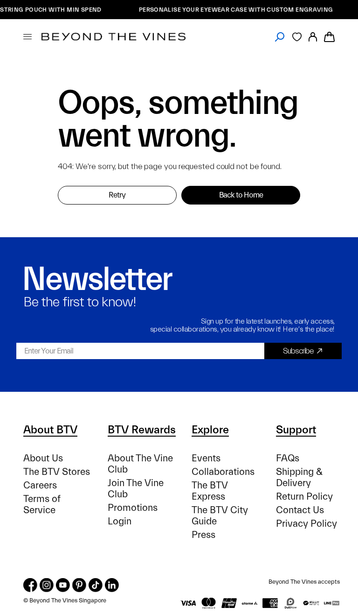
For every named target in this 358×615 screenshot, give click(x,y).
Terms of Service (41, 505)
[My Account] (313, 36)
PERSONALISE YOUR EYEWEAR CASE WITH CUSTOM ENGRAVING (232, 10)
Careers (40, 485)
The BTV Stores (56, 472)
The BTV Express (210, 491)
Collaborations (223, 472)
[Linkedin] (112, 585)
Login (119, 521)
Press (203, 535)
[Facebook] (30, 585)
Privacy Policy (306, 523)
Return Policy (304, 496)
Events (206, 458)
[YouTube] (63, 585)
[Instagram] (47, 585)
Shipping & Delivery (299, 477)
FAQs (287, 458)
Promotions (133, 507)
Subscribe (298, 350)
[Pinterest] (79, 585)
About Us (43, 458)
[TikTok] (96, 585)
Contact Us (300, 510)
